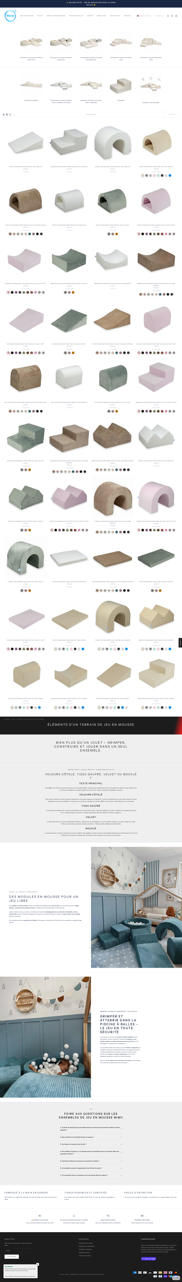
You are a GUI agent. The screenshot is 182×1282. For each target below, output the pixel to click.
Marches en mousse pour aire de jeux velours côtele (69, 461)
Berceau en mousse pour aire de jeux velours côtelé (156, 284)
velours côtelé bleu (29, 234)
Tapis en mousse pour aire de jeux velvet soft (26, 640)
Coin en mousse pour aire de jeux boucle (26, 166)
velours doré (116, 234)
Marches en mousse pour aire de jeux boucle (69, 166)
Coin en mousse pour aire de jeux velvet (69, 344)
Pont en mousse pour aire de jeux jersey (156, 166)
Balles (40, 15)
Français (158, 16)
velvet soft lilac (146, 234)
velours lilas (112, 234)
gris (146, 175)
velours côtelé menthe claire (18, 234)
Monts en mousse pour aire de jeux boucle (156, 461)
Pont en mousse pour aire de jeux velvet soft (156, 225)
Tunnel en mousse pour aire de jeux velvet (26, 581)
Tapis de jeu (115, 15)
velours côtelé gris (22, 234)
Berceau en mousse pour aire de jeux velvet (69, 283)
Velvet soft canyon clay (162, 234)
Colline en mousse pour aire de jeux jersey (26, 698)
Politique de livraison (85, 1256)
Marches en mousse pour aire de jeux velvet (25, 461)
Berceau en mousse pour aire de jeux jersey (69, 698)
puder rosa (154, 175)
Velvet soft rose (166, 234)
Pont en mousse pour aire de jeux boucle (69, 225)
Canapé (90, 15)
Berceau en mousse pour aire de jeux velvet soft (25, 283)
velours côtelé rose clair (14, 234)
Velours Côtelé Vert (37, 234)
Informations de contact (86, 1243)
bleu (170, 175)
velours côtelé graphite (41, 234)
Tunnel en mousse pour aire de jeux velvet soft (156, 521)
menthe (158, 175)
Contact (127, 15)
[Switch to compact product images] (10, 114)
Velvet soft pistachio (154, 234)
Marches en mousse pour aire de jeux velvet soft (156, 402)
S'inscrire (11, 1256)
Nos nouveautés (26, 15)
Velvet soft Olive (142, 234)
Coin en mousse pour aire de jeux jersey (112, 698)
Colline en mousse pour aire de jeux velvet (113, 402)
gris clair (150, 175)
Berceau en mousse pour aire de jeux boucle (112, 283)
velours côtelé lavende (33, 234)
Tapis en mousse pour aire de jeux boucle (69, 581)
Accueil (7, 719)
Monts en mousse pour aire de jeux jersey (156, 640)
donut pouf (101, 15)
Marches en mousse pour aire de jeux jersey (156, 698)
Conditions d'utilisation (85, 1249)
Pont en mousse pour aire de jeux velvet (113, 225)
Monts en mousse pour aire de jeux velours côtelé (113, 461)
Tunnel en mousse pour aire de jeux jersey (113, 640)
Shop (13, 719)
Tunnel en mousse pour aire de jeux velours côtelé (112, 522)
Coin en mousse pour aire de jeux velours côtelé (112, 344)
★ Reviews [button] (180, 642)
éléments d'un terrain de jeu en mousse (30, 719)
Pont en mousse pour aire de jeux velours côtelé (25, 225)
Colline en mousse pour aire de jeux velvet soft (156, 344)
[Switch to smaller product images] (7, 114)
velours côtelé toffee (10, 234)
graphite (162, 175)
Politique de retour (84, 1252)
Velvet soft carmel (158, 234)
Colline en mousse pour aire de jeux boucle (69, 402)
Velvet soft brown (150, 234)
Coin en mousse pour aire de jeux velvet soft (25, 344)
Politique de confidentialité (86, 1246)
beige (142, 175)
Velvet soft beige (170, 234)
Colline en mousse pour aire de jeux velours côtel (26, 402)
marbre (166, 175)
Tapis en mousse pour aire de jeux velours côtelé (112, 581)
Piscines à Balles (76, 15)
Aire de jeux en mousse (56, 15)
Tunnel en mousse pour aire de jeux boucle (113, 166)
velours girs (109, 234)
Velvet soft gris (173, 234)
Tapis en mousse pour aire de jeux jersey (69, 640)
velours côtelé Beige (25, 234)
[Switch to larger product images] (4, 114)
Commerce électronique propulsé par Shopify (86, 1274)
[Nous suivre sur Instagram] (10, 1266)
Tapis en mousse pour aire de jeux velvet (156, 581)
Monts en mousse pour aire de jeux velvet (25, 521)
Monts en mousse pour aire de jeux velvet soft (69, 521)
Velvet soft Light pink (138, 234)
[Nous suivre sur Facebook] (5, 1266)
